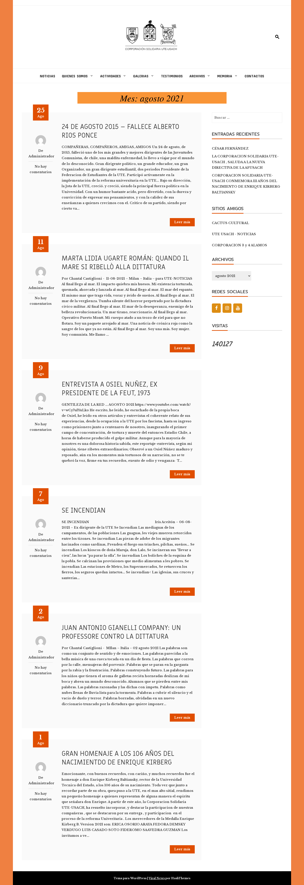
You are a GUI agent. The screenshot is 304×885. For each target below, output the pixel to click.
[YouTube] (237, 308)
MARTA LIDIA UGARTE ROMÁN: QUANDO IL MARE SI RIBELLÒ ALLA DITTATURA (125, 262)
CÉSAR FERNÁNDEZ (230, 148)
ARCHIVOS (197, 76)
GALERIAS (140, 76)
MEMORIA (224, 76)
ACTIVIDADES (110, 76)
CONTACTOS (254, 76)
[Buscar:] (247, 117)
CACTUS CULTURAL (230, 223)
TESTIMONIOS (172, 76)
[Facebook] (216, 308)
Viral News (157, 878)
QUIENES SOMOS (75, 76)
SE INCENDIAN (83, 510)
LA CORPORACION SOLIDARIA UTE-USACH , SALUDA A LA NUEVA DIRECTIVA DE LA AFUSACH (245, 161)
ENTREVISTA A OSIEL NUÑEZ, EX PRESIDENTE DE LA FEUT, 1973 (109, 388)
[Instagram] (227, 308)
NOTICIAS (47, 76)
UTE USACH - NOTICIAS (234, 234)
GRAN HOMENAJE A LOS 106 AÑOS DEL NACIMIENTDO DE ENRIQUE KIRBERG (118, 758)
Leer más (182, 222)
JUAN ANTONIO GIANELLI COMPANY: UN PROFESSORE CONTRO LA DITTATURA (121, 632)
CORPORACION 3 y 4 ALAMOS (239, 245)
